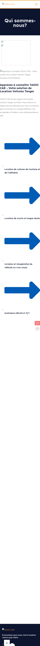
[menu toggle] (36, 4)
